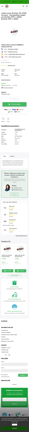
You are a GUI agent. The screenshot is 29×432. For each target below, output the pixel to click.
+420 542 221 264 (17, 188)
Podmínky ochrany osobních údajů (9, 334)
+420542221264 (4, 350)
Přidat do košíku (16, 104)
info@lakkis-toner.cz (18, 190)
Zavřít (25, 124)
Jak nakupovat (4, 330)
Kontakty (3, 337)
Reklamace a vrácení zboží (7, 341)
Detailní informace (5, 80)
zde (17, 421)
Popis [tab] (4, 156)
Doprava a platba (5, 339)
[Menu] (2, 6)
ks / (14, 384)
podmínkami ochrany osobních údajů (14, 394)
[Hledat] (23, 6)
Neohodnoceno (11, 65)
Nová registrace (4, 374)
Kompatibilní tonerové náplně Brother (20, 129)
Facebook (6, 355)
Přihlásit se (14, 404)
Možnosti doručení (8, 88)
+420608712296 (4, 352)
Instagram (9, 355)
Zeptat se (14, 194)
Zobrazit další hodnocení (21, 235)
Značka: (6, 62)
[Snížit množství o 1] (14, 99)
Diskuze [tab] (12, 156)
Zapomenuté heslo (5, 376)
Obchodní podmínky (5, 332)
